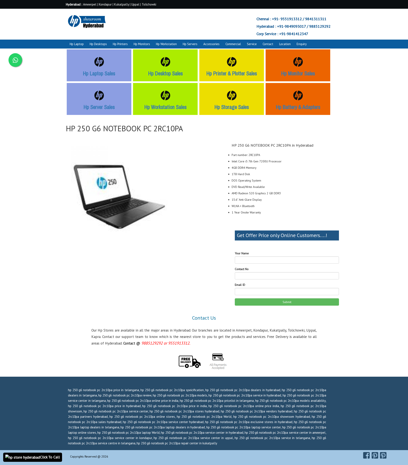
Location (285, 44)
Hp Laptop (77, 44)
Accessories (211, 44)
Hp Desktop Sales (165, 73)
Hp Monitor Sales (298, 73)
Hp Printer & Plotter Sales (231, 73)
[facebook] (366, 455)
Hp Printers (120, 44)
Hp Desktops (98, 44)
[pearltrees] (383, 455)
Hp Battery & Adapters (298, 107)
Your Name (242, 253)
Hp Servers (190, 44)
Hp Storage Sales (231, 107)
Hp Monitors (142, 44)
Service (252, 44)
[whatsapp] (15, 60)
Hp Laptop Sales (99, 73)
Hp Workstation (166, 44)
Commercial (233, 44)
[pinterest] (375, 455)
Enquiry (302, 44)
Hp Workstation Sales (165, 107)
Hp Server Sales (99, 107)
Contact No (242, 269)
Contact (268, 44)
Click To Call (50, 457)
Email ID (240, 285)
